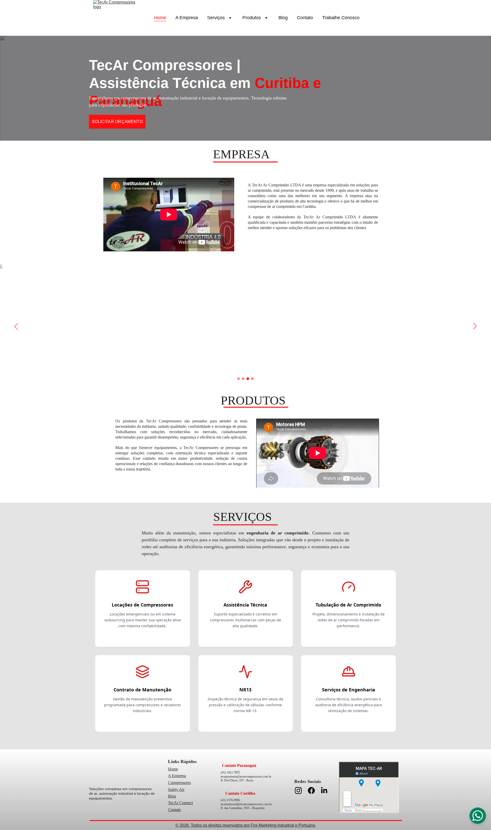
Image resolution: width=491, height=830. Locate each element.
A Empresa (186, 17)
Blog (283, 17)
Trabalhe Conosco (341, 17)
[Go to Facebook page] (314, 790)
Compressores (179, 782)
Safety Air (176, 789)
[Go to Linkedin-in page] (324, 790)
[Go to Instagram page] (301, 790)
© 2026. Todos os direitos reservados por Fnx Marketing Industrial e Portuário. (245, 825)
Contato (305, 17)
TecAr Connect (180, 803)
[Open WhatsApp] (478, 815)
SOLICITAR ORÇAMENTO (117, 121)
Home (160, 17)
